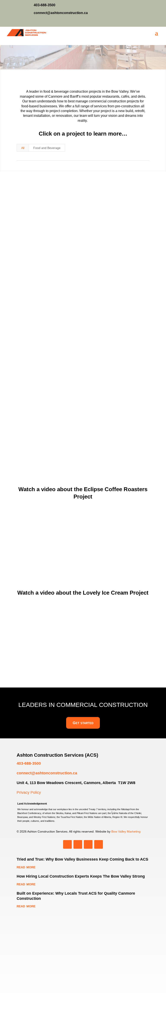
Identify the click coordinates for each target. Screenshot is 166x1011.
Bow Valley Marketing (125, 831)
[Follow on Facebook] (156, 22)
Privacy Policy (29, 792)
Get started (83, 723)
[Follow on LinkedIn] (128, 22)
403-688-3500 (29, 763)
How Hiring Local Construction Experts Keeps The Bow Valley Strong (81, 876)
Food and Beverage (47, 148)
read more (45, 325)
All (22, 148)
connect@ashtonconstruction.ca (47, 773)
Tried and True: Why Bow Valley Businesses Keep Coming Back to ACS (82, 859)
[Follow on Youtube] (137, 22)
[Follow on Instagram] (147, 22)
